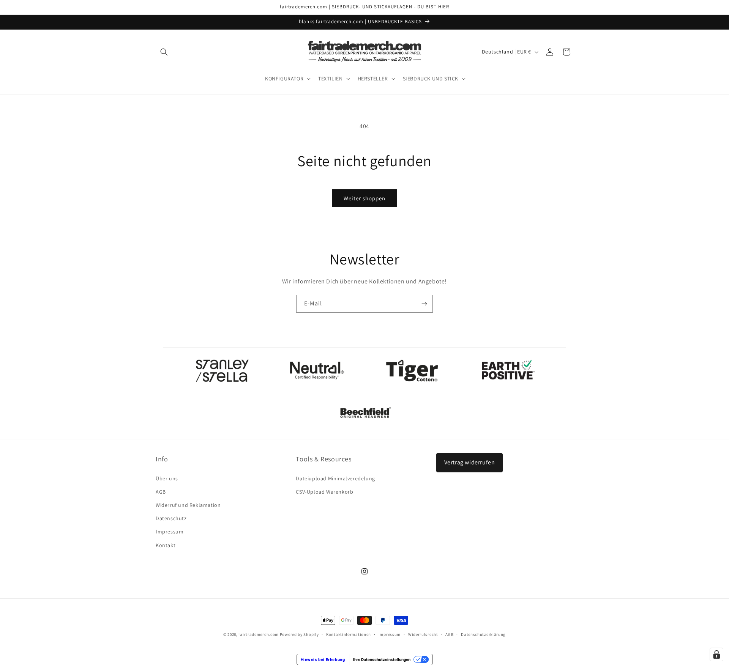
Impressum (169, 531)
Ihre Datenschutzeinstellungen (381, 659)
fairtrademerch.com (258, 634)
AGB (161, 491)
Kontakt (165, 545)
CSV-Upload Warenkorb (324, 491)
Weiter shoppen (364, 198)
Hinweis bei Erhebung (323, 659)
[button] (164, 52)
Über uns (167, 478)
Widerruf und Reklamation (188, 505)
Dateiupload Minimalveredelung (335, 478)
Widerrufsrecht (423, 634)
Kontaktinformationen (348, 634)
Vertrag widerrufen (469, 462)
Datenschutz (171, 518)
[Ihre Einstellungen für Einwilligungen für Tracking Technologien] (716, 654)
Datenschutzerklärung (483, 634)
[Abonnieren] (424, 304)
